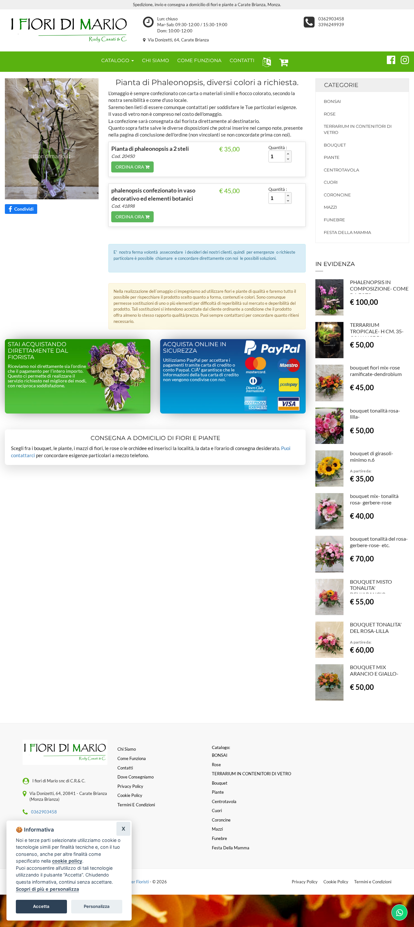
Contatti (125, 767)
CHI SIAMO (155, 60)
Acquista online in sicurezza (194, 347)
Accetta (41, 906)
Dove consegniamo (135, 776)
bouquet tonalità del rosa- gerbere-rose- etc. (379, 541)
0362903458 (332, 18)
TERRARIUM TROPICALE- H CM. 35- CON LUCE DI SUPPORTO (377, 334)
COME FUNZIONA (199, 60)
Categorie (341, 85)
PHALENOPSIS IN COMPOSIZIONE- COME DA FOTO (379, 288)
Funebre (334, 219)
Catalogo (116, 60)
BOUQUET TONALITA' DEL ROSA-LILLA (376, 627)
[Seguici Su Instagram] (402, 58)
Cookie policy (129, 795)
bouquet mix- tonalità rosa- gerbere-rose (374, 499)
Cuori (331, 182)
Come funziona (131, 758)
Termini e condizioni (136, 804)
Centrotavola (341, 169)
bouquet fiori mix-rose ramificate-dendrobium (376, 370)
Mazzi (330, 207)
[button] (265, 61)
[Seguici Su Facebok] (388, 58)
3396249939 (331, 24)
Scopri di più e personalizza (47, 889)
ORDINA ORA (130, 167)
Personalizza (97, 906)
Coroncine (337, 194)
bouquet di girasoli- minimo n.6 (371, 456)
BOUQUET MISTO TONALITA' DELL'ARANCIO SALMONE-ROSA (371, 591)
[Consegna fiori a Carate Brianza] (69, 30)
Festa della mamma (347, 232)
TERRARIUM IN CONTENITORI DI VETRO (358, 129)
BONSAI (332, 101)
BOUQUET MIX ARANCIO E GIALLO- (374, 670)
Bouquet (335, 145)
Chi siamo (126, 749)
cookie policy (67, 861)
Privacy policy (130, 786)
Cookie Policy (335, 881)
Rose (330, 113)
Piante (332, 157)
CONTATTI (242, 60)
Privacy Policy (305, 881)
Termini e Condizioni (372, 881)
